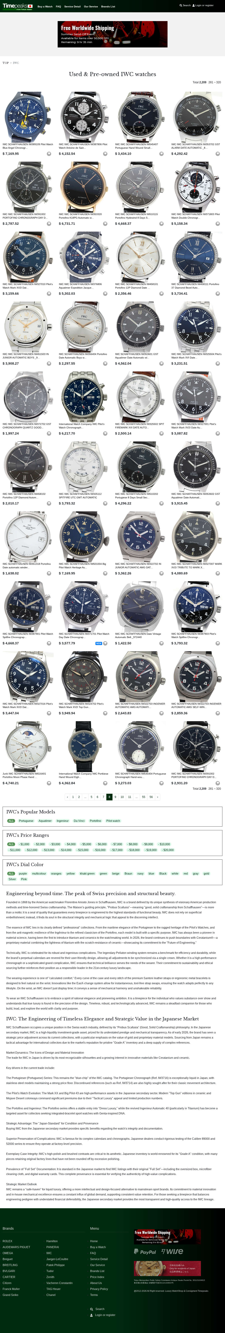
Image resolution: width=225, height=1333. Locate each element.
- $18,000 (134, 850)
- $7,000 (117, 844)
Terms (94, 1294)
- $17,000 (117, 850)
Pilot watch (113, 820)
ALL (11, 820)
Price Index (97, 1277)
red (186, 873)
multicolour (39, 873)
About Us (96, 1283)
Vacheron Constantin (59, 1283)
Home (94, 1241)
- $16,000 (99, 850)
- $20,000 (168, 850)
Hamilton (52, 1241)
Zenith (50, 1277)
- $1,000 (24, 844)
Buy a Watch (45, 6)
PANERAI (52, 1247)
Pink (24, 879)
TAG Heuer (53, 1288)
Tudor (50, 1271)
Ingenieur (63, 820)
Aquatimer (45, 820)
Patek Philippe (55, 1265)
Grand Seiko (10, 1294)
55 (143, 796)
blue (151, 873)
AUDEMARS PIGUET (16, 1247)
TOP (6, 62)
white (175, 873)
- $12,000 (31, 850)
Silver (12, 879)
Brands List (108, 6)
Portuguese (26, 820)
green (103, 873)
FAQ (58, 6)
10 (122, 796)
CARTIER (9, 1277)
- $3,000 (55, 844)
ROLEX (7, 1241)
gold (206, 873)
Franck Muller (11, 1288)
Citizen (7, 1283)
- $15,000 (82, 850)
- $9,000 (148, 844)
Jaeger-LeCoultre (57, 1259)
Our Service (91, 6)
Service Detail (72, 6)
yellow (71, 873)
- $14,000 (65, 850)
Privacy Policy (99, 1288)
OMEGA (8, 1253)
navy (140, 873)
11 (129, 796)
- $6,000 (101, 844)
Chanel (51, 1294)
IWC (49, 1253)
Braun (128, 873)
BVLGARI (9, 1271)
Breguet (7, 1259)
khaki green (87, 873)
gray (195, 873)
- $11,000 (14, 850)
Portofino (95, 820)
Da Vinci (79, 820)
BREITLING (10, 1265)
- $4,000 (70, 844)
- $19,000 (151, 850)
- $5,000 (86, 844)
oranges (56, 873)
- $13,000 (48, 850)
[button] (49, 154)
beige (115, 873)
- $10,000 (164, 844)
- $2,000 (39, 844)
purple (23, 873)
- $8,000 (132, 844)
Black (162, 873)
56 (151, 796)
